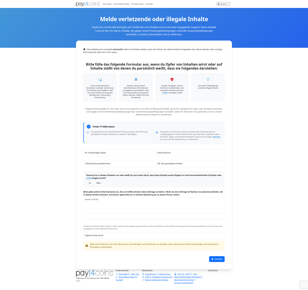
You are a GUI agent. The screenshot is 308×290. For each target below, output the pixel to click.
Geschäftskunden (121, 4)
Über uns (135, 274)
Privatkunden (138, 4)
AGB (147, 277)
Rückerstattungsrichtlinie (156, 280)
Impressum (150, 274)
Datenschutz (164, 274)
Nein (98, 183)
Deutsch (224, 4)
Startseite (107, 4)
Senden (218, 259)
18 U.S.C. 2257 (183, 274)
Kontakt (149, 4)
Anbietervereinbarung (162, 277)
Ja (90, 183)
